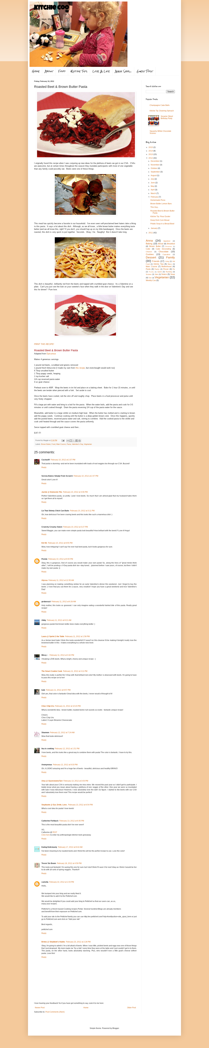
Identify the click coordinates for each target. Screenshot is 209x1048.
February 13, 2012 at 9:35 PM (71, 821)
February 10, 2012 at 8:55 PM (60, 543)
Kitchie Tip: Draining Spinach (162, 111)
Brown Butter (46, 444)
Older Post (131, 1008)
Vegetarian (88, 444)
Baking (149, 243)
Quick (159, 272)
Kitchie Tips (79, 71)
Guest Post (145, 71)
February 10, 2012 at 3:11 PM (82, 511)
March (153, 193)
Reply (43, 467)
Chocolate (163, 251)
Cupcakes (166, 254)
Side (156, 274)
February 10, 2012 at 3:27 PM (75, 527)
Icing (167, 261)
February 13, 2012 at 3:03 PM (75, 781)
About (49, 71)
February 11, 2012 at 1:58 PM (77, 636)
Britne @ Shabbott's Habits (53, 942)
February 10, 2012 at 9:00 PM (60, 559)
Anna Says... (123, 71)
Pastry (157, 269)
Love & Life (101, 71)
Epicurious (51, 353)
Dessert (151, 257)
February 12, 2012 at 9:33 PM (65, 765)
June (153, 183)
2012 (151, 158)
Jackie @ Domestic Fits (51, 492)
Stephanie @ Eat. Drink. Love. (54, 805)
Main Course (61, 444)
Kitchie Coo (51, 8)
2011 (151, 233)
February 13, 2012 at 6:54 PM (80, 805)
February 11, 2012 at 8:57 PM (58, 690)
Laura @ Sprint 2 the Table (52, 636)
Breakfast (171, 244)
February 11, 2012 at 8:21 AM (59, 620)
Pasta (69, 444)
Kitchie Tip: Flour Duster (160, 216)
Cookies (150, 254)
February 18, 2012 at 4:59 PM (69, 863)
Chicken (149, 252)
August (154, 175)
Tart (150, 278)
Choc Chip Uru (47, 706)
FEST (54, 832)
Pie (174, 269)
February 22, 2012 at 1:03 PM (61, 882)
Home (36, 71)
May (153, 186)
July (153, 179)
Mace (170, 264)
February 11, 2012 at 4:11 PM (75, 671)
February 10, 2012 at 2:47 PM (86, 476)
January (154, 228)
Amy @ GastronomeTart (52, 781)
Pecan (166, 269)
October (154, 168)
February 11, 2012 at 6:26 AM (64, 601)
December (155, 161)
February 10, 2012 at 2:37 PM (63, 460)
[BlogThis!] (70, 440)
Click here (45, 835)
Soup (172, 274)
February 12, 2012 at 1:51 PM (67, 749)
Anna (149, 240)
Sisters (164, 274)
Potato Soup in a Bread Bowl (162, 224)
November (155, 165)
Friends (155, 261)
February (155, 197)
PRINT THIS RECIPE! (44, 344)
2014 (151, 151)
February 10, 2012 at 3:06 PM (75, 492)
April (153, 190)
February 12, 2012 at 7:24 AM (62, 732)
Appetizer (166, 241)
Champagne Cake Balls (160, 105)
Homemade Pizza (157, 200)
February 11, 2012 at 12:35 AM (61, 580)
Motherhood (166, 266)
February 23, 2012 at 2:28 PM (78, 942)
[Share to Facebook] (76, 440)
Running (169, 272)
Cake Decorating (163, 249)
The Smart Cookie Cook (51, 671)
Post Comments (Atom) (55, 1012)
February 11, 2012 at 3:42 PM (62, 655)
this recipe (80, 368)
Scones (148, 274)
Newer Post (40, 1008)
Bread (160, 244)
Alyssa (44, 580)
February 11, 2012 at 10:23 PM (68, 706)
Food (61, 71)
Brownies (168, 246)
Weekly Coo (151, 280)
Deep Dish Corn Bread (159, 220)
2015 (151, 147)
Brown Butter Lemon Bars (161, 204)
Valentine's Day (77, 444)
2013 (151, 154)
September (155, 172)
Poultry (151, 272)
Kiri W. (44, 543)
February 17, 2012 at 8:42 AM (70, 847)
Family (170, 257)
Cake (148, 249)
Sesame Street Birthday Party (167, 117)
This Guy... (154, 207)
